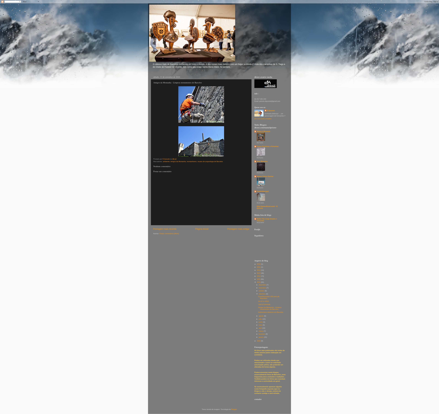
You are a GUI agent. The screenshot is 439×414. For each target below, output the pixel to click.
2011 (259, 279)
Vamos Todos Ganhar (265, 176)
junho (261, 322)
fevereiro (262, 334)
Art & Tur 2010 (263, 301)
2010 (259, 282)
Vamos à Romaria (263, 131)
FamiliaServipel (263, 191)
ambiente (166, 161)
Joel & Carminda (264, 304)
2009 (259, 341)
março (261, 331)
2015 (259, 267)
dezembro (262, 285)
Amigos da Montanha (178, 161)
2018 (259, 264)
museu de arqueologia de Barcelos (210, 161)
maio (261, 325)
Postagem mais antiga (238, 229)
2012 (259, 276)
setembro (262, 294)
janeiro (261, 337)
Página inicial (201, 229)
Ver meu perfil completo (263, 119)
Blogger (234, 409)
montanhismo (192, 161)
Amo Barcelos (262, 161)
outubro (262, 291)
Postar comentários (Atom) (169, 233)
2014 (259, 270)
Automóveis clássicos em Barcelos (270, 312)
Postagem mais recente (165, 229)
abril (260, 328)
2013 (259, 273)
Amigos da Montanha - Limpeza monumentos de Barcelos (269, 308)
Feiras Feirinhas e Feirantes (267, 146)
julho (261, 319)
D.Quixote (271, 110)
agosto (261, 316)
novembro (262, 288)
